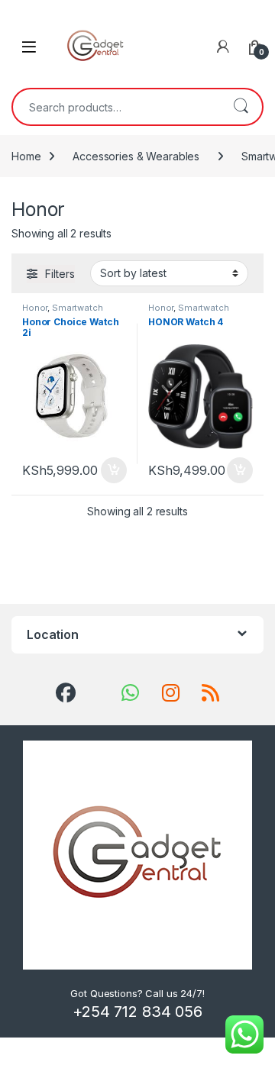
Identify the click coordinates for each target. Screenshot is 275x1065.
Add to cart (114, 470)
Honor (34, 307)
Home (25, 156)
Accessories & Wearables (136, 156)
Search (240, 106)
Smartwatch (77, 307)
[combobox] (116, 106)
